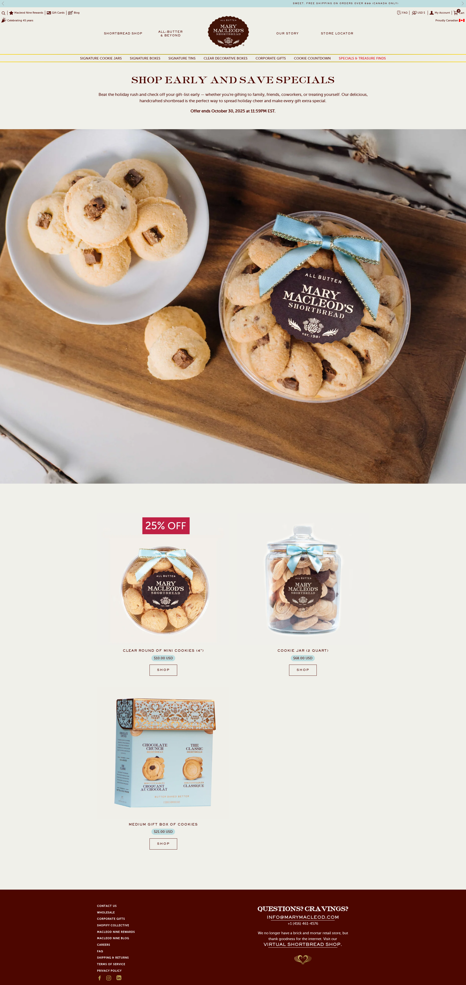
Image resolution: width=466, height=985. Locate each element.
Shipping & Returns (113, 957)
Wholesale (106, 912)
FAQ (100, 951)
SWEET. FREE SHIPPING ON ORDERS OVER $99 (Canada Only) (233, 4)
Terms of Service (111, 964)
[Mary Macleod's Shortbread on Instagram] (109, 979)
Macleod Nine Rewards (116, 932)
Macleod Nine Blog (113, 938)
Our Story (287, 33)
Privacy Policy (109, 970)
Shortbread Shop (123, 33)
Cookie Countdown (312, 58)
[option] (233, 3)
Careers (103, 944)
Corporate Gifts (271, 58)
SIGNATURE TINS (182, 58)
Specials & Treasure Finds (362, 58)
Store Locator (335, 33)
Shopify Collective (113, 925)
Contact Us (107, 906)
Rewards (28, 12)
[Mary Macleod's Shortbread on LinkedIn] (118, 979)
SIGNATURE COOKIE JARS (101, 58)
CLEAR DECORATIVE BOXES (226, 58)
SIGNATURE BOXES (145, 58)
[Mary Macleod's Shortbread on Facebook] (99, 979)
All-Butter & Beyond (170, 34)
